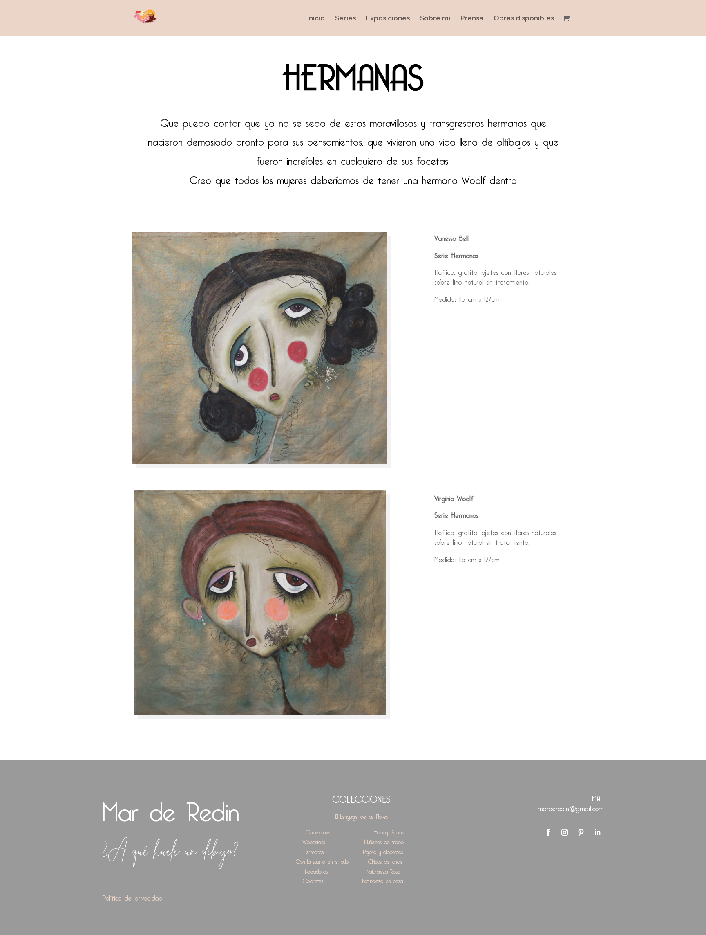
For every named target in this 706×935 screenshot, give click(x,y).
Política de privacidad (132, 897)
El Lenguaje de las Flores (361, 815)
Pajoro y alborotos (383, 850)
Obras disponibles (524, 18)
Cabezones (318, 831)
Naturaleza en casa (382, 879)
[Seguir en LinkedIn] (597, 832)
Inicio (316, 18)
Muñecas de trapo (384, 840)
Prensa (471, 18)
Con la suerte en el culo (322, 860)
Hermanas (313, 850)
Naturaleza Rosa (383, 870)
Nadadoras (316, 870)
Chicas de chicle (385, 860)
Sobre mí (435, 18)
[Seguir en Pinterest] (581, 832)
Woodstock (313, 840)
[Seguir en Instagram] (564, 832)
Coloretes (313, 879)
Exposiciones (388, 18)
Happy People (389, 831)
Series (345, 18)
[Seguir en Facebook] (548, 832)
